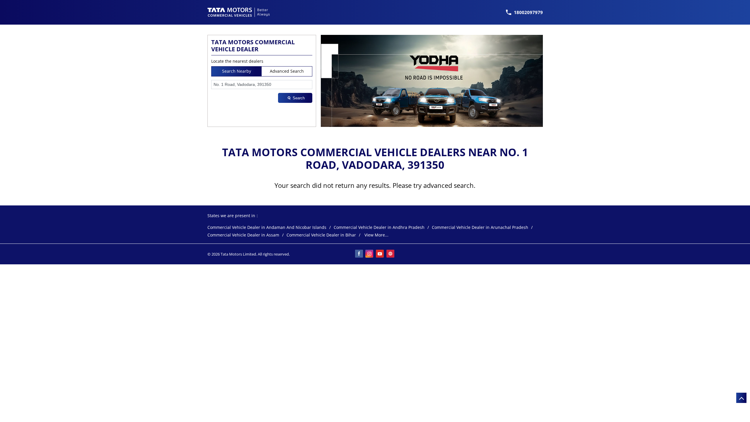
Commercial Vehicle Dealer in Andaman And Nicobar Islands (266, 227)
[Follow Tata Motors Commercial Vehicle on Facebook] (359, 254)
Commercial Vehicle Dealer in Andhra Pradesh (379, 227)
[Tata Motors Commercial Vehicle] (238, 12)
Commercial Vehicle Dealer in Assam (243, 235)
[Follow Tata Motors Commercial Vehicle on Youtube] (380, 254)
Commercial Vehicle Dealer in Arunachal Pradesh (480, 227)
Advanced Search (287, 71)
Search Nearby (236, 71)
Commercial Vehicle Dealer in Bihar (321, 235)
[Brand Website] (390, 254)
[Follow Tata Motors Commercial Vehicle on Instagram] (369, 254)
